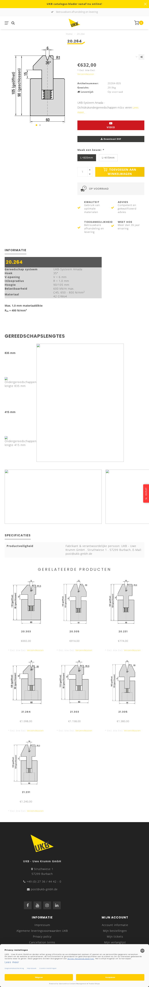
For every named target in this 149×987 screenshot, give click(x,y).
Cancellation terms (42, 942)
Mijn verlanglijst (115, 942)
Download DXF (112, 138)
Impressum (42, 925)
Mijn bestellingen (115, 931)
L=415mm (108, 157)
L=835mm (86, 157)
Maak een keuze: (90, 150)
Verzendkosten (85, 74)
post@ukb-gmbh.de (44, 889)
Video (111, 127)
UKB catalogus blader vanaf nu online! (74, 4)
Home (69, 33)
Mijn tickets (115, 936)
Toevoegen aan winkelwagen (122, 172)
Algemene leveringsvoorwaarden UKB (42, 931)
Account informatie (115, 925)
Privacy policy (42, 936)
